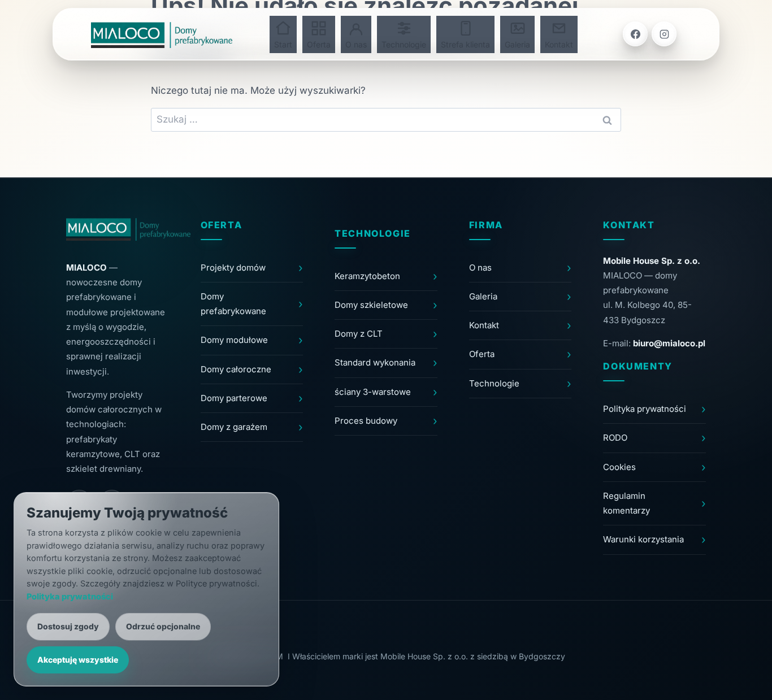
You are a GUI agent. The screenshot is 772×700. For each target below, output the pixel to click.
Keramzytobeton (367, 276)
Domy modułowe (234, 339)
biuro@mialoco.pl (669, 343)
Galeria (517, 44)
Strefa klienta (465, 44)
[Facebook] (635, 33)
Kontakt (559, 44)
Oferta (319, 44)
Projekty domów (233, 267)
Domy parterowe (234, 398)
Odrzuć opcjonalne (163, 626)
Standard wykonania (375, 362)
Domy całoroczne (236, 369)
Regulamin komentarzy (626, 503)
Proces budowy (366, 420)
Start (283, 44)
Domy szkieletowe (371, 304)
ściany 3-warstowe (373, 391)
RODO (615, 437)
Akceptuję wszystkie (77, 659)
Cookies (619, 467)
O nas (356, 44)
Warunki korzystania (643, 539)
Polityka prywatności (644, 408)
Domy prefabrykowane (233, 303)
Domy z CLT (359, 333)
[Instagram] (664, 33)
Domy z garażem (234, 426)
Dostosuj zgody (68, 626)
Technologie (403, 44)
